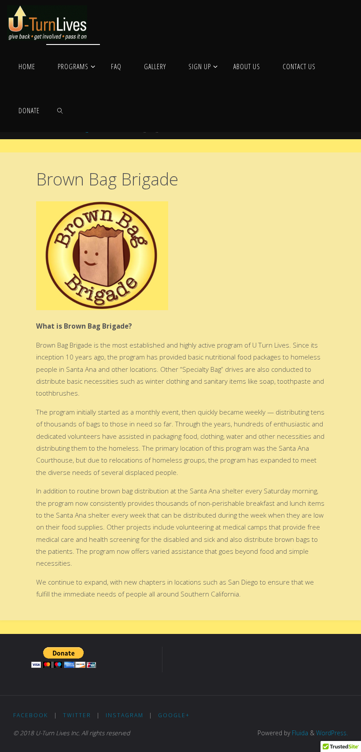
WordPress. (332, 733)
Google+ (174, 715)
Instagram (125, 715)
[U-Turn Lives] (47, 22)
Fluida (299, 733)
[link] (60, 110)
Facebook (30, 715)
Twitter (77, 715)
